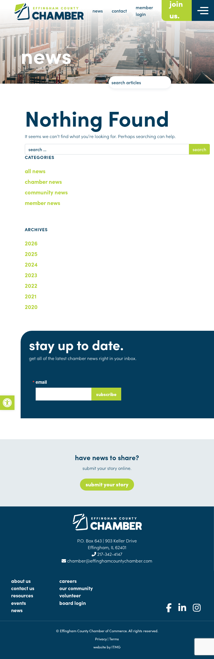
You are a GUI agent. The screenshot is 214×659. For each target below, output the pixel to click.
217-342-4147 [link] (109, 554)
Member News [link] (42, 202)
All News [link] (35, 171)
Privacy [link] (101, 638)
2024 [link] (31, 264)
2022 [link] (31, 285)
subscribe (106, 394)
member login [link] (144, 10)
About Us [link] (21, 580)
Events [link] (18, 602)
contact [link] (119, 11)
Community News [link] (46, 192)
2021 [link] (31, 296)
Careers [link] (68, 580)
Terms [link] (114, 638)
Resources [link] (22, 595)
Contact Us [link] (22, 588)
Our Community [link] (76, 588)
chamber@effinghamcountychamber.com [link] (109, 560)
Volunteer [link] (70, 595)
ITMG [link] (116, 646)
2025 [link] (31, 253)
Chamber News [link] (43, 181)
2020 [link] (31, 306)
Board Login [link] (72, 602)
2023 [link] (31, 275)
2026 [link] (31, 243)
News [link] (17, 610)
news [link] (98, 11)
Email (41, 382)
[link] (7, 402)
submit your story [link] (107, 484)
